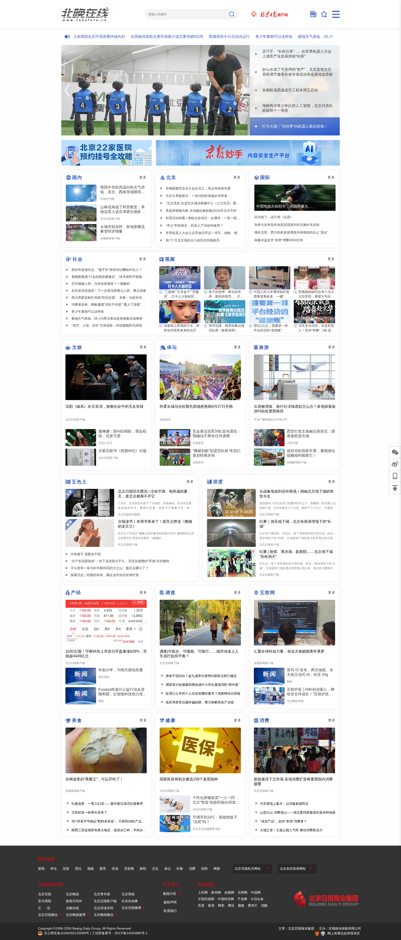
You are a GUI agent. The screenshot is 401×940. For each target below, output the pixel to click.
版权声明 (170, 902)
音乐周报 (44, 901)
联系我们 (170, 911)
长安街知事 (130, 901)
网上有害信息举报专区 (343, 933)
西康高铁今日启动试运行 (209, 36)
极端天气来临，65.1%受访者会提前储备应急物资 (318, 36)
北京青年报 (102, 894)
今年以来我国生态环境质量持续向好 (75, 36)
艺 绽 (44, 908)
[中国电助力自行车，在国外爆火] (295, 197)
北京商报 (128, 894)
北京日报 (44, 894)
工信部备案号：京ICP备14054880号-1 (120, 933)
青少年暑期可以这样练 (253, 36)
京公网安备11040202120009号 (66, 933)
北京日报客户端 (105, 901)
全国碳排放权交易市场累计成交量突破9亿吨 (146, 36)
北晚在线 (72, 908)
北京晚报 (72, 894)
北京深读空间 (103, 908)
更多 (143, 177)
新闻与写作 (74, 901)
